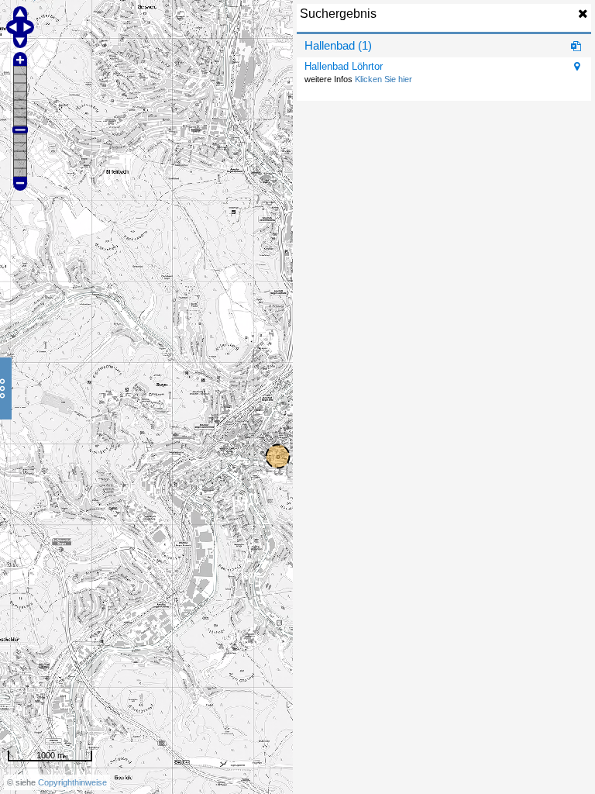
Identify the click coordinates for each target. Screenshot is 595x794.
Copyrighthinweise (72, 782)
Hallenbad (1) (338, 45)
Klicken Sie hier (383, 79)
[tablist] (444, 67)
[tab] (444, 45)
